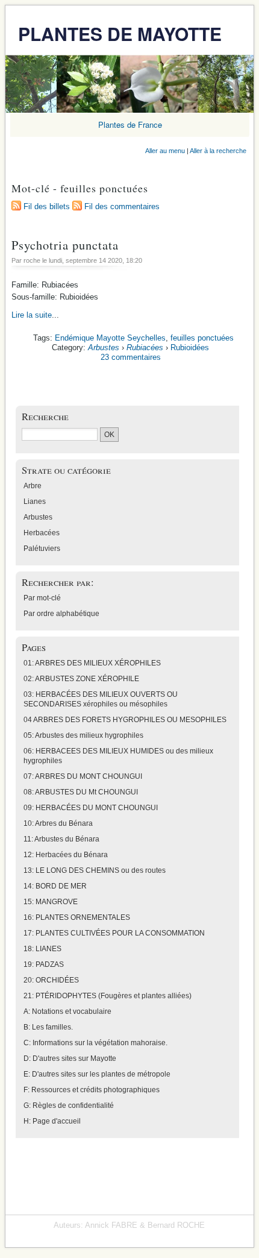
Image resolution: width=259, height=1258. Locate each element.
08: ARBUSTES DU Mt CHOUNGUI (80, 792)
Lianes (34, 501)
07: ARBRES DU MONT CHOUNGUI (82, 776)
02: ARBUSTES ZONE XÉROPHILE (81, 678)
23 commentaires (131, 357)
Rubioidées (189, 347)
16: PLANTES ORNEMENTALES (76, 917)
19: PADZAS (43, 964)
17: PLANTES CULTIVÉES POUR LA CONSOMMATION (114, 933)
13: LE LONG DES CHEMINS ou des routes (94, 870)
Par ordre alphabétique (61, 613)
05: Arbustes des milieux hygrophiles (83, 735)
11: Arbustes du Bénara (61, 839)
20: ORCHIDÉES (51, 980)
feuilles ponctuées (202, 337)
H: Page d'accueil (52, 1121)
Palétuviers (41, 548)
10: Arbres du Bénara (58, 823)
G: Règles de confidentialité (68, 1105)
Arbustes (103, 347)
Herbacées (41, 532)
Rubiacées (144, 347)
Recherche (45, 416)
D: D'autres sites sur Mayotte (69, 1058)
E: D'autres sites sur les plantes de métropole (96, 1074)
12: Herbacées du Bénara (65, 854)
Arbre (32, 485)
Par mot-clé (42, 598)
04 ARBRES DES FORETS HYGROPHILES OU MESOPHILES (124, 719)
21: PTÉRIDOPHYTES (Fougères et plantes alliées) (107, 995)
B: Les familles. (48, 1027)
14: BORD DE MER (55, 886)
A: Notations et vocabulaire (67, 1011)
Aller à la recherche (218, 150)
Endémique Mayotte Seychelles (110, 337)
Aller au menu (165, 150)
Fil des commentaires (122, 206)
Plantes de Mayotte (120, 33)
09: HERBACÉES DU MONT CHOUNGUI (90, 807)
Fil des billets (46, 206)
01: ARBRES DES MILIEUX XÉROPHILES (92, 663)
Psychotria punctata (65, 244)
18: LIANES (42, 948)
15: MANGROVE (50, 901)
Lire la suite (31, 314)
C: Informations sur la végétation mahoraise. (95, 1042)
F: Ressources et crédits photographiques (91, 1089)
